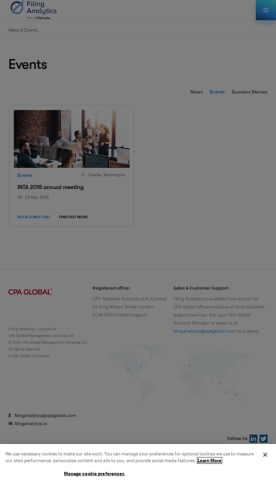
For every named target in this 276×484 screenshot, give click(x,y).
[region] (138, 464)
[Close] (265, 454)
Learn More (209, 460)
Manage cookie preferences (94, 473)
